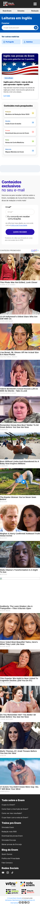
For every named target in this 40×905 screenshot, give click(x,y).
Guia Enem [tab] (7, 11)
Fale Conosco (7, 863)
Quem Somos (7, 854)
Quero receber (20, 232)
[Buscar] (36, 28)
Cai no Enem (9, 78)
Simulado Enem (8, 827)
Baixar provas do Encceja (12, 844)
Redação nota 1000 (9, 832)
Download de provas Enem (12, 836)
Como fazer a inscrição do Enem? (15, 809)
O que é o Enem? (8, 805)
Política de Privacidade (18, 225)
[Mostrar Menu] (35, 4)
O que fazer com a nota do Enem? (15, 817)
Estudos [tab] (21, 11)
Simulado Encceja (9, 840)
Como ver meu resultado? (12, 813)
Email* (8, 207)
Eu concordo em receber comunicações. (18, 218)
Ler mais (7, 96)
